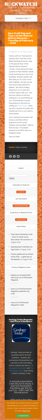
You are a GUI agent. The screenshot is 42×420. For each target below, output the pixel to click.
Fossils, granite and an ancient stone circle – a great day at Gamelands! (22, 256)
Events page (22, 106)
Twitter (18, 156)
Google (10, 156)
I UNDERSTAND (23, 416)
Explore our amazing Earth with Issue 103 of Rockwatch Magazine (21, 277)
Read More (26, 411)
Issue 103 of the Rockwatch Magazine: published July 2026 (21, 291)
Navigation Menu (22, 18)
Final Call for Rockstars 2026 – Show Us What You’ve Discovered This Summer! (21, 237)
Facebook (14, 156)
